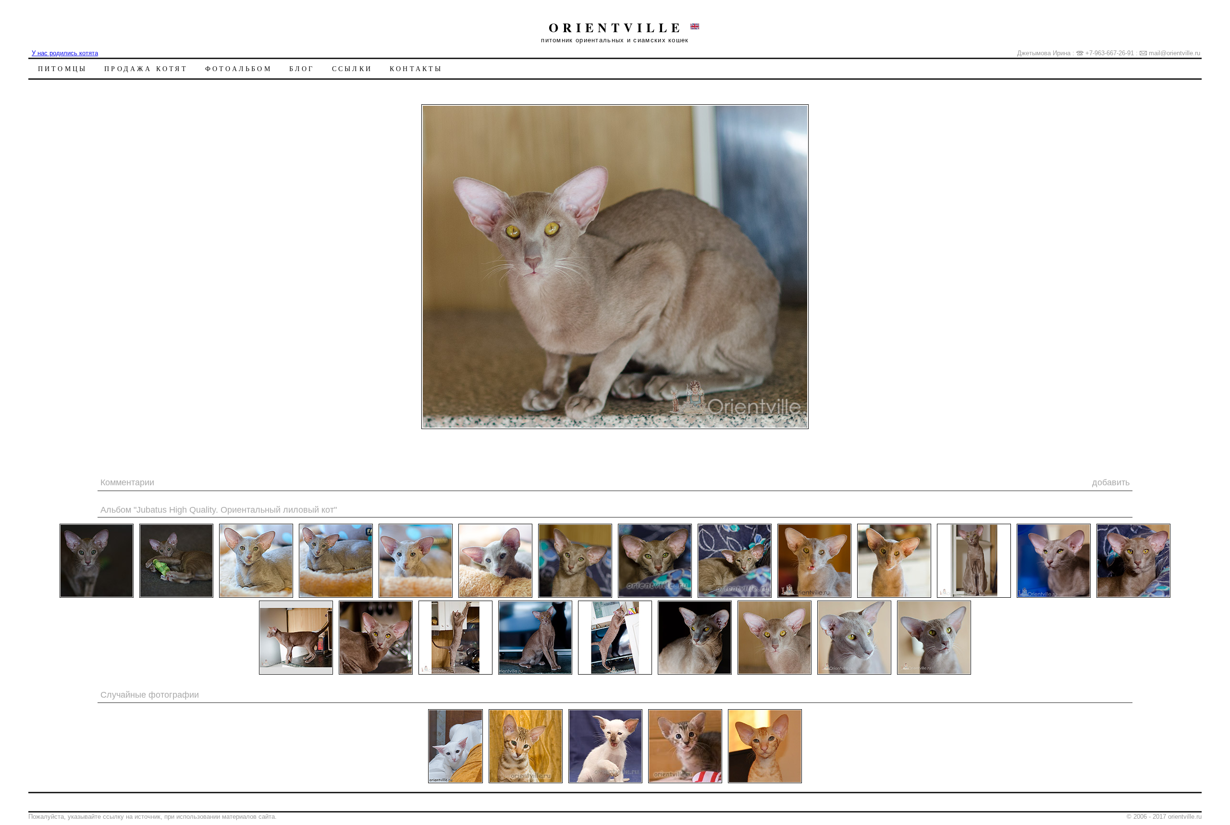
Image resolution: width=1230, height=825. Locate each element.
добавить (1111, 482)
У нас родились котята (65, 53)
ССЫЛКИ (352, 68)
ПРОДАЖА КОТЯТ (146, 68)
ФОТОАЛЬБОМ (238, 68)
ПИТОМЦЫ (62, 68)
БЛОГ (302, 68)
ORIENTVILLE (616, 27)
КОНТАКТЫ (416, 68)
